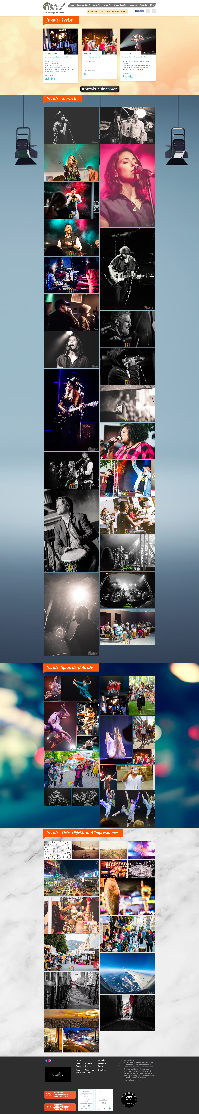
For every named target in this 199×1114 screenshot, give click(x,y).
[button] (96, 5)
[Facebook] (46, 1060)
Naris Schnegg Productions (54, 12)
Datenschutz (128, 1060)
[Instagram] (49, 1060)
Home (78, 1060)
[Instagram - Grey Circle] (154, 11)
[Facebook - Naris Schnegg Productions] (148, 11)
